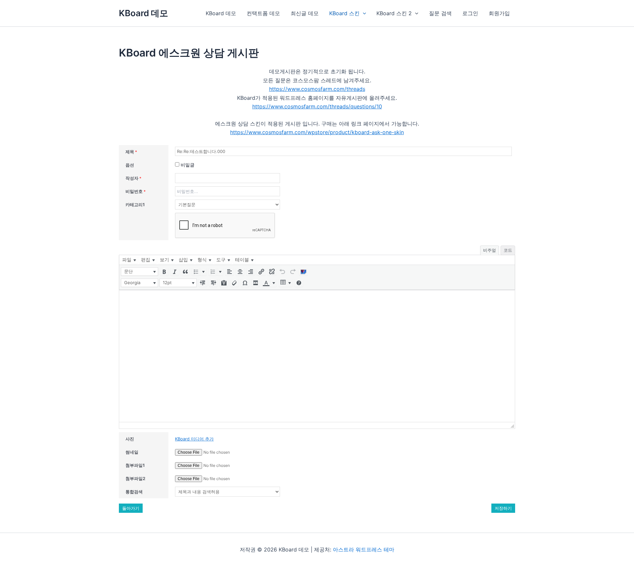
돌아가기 (130, 508)
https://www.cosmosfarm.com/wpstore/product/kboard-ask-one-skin (317, 132)
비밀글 (186, 165)
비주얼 (489, 250)
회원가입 (499, 13)
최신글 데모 (305, 13)
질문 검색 (440, 13)
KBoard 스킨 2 (394, 13)
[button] (139, 271)
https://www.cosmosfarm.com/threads (317, 89)
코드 (508, 250)
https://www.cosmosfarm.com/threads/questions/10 (317, 106)
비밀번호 (135, 191)
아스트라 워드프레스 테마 (363, 549)
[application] (363, 13)
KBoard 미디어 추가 (194, 438)
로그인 (470, 13)
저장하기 (503, 508)
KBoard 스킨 (344, 13)
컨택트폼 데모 (263, 13)
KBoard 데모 (143, 13)
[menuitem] (129, 260)
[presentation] (129, 260)
